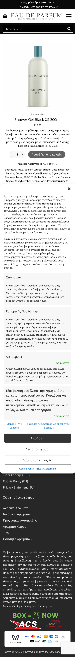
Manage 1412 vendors (14, 425)
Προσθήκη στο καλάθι (47, 154)
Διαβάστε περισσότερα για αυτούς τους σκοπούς (49, 425)
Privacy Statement (46, 468)
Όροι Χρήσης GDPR (16, 475)
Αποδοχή (37, 438)
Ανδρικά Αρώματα (15, 508)
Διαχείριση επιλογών (37, 460)
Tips (6, 533)
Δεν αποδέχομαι (37, 449)
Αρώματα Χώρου (14, 526)
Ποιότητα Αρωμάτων (17, 539)
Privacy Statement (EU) (18, 487)
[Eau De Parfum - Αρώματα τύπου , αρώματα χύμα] (36, 16)
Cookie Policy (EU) (15, 481)
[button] (69, 188)
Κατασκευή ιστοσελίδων (39, 652)
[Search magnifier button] (69, 28)
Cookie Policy (26, 468)
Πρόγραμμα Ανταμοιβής (20, 520)
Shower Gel (37, 114)
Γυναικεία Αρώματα (16, 514)
